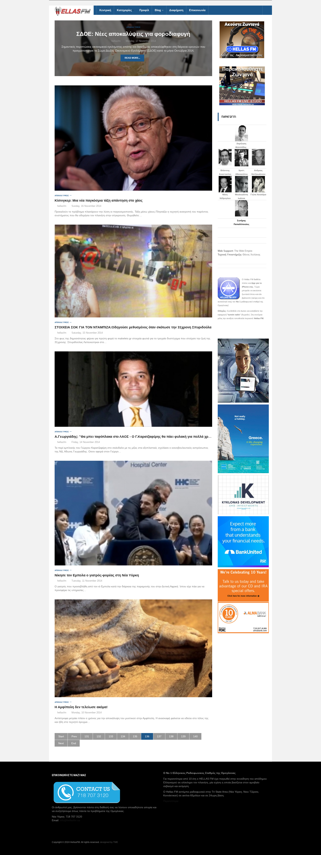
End (73, 743)
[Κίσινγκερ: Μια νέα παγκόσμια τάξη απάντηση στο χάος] (133, 138)
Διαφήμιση (176, 10)
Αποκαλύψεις (133, 27)
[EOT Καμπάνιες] (243, 438)
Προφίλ (144, 10)
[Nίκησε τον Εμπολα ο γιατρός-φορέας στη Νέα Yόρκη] (133, 513)
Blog (158, 10)
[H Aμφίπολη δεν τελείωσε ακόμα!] (133, 648)
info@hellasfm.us (70, 820)
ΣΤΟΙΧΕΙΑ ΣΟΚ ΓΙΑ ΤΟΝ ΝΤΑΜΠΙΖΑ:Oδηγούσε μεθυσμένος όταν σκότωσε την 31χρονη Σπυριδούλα (133, 327)
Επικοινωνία (197, 10)
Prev (74, 736)
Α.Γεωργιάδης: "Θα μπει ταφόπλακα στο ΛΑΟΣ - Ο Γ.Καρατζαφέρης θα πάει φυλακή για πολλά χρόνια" (136, 436)
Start (61, 736)
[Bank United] (243, 541)
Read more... (132, 58)
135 (135, 736)
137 (159, 736)
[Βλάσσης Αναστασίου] (225, 157)
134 (123, 736)
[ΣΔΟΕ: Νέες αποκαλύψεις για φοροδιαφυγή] (133, 67)
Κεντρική (105, 10)
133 (111, 736)
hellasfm (116, 41)
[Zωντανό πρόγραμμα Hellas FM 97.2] (242, 39)
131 (87, 736)
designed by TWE (109, 842)
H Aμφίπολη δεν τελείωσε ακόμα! (81, 707)
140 (195, 736)
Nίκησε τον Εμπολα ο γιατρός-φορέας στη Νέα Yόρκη (97, 575)
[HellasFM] (74, 10)
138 (171, 736)
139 (183, 736)
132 (99, 736)
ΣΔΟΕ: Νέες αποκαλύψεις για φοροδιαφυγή (133, 34)
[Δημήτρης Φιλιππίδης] (241, 133)
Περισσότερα (170, 800)
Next (61, 743)
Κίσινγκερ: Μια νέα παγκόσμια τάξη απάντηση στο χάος (98, 200)
